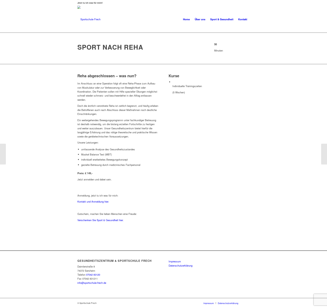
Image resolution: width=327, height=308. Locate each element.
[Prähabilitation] (324, 154)
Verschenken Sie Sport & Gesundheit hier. (100, 220)
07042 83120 (93, 274)
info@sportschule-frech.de (91, 283)
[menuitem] (186, 19)
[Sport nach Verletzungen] (3, 154)
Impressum (175, 261)
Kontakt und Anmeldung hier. (93, 201)
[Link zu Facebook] (247, 303)
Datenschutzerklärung (180, 265)
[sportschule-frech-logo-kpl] (88, 19)
